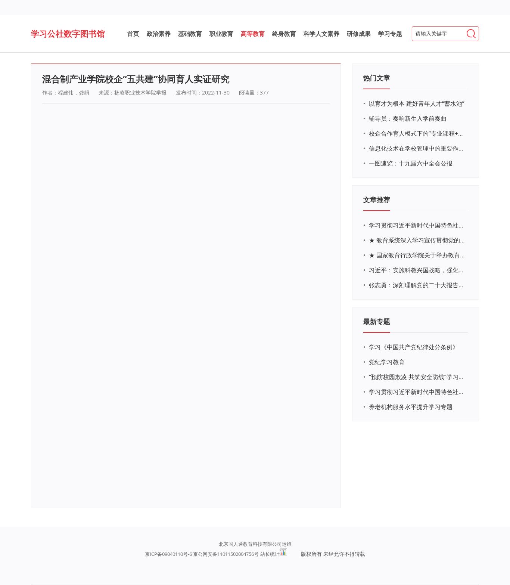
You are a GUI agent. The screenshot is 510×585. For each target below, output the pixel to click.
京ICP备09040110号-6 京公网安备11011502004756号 (202, 554)
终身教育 (284, 34)
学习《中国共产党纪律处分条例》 (413, 347)
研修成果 (359, 34)
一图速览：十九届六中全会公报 (411, 163)
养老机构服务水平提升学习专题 (411, 407)
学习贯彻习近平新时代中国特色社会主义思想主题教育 (417, 392)
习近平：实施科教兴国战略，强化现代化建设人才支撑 (417, 270)
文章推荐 (376, 199)
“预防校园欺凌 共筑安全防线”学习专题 (417, 377)
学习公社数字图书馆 (68, 33)
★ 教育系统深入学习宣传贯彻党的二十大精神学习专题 (417, 240)
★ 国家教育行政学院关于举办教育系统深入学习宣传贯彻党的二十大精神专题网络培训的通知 (417, 255)
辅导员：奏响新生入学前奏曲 (408, 118)
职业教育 (221, 34)
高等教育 (253, 34)
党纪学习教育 (387, 362)
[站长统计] (283, 554)
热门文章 (376, 77)
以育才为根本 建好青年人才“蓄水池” (416, 103)
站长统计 (270, 554)
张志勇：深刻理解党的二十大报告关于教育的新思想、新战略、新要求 (417, 285)
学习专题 (390, 34)
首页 (133, 34)
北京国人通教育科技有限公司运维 (255, 544)
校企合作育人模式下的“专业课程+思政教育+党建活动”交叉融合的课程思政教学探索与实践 (417, 133)
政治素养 (159, 34)
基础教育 (190, 34)
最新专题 (376, 321)
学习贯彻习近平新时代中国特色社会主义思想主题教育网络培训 (417, 225)
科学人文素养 (321, 34)
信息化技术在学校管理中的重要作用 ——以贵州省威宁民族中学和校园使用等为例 (417, 148)
